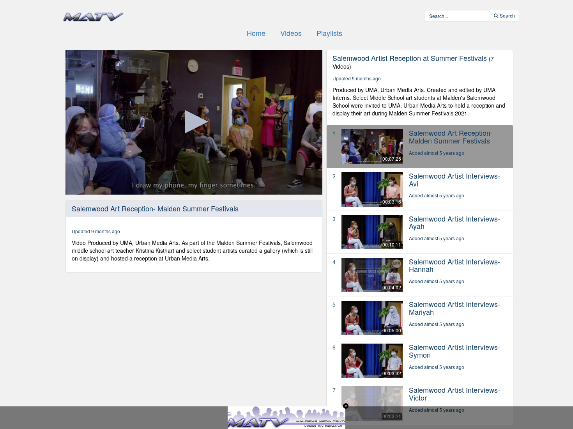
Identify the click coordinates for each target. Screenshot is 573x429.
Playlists (329, 33)
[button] (194, 122)
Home (256, 33)
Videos (291, 33)
